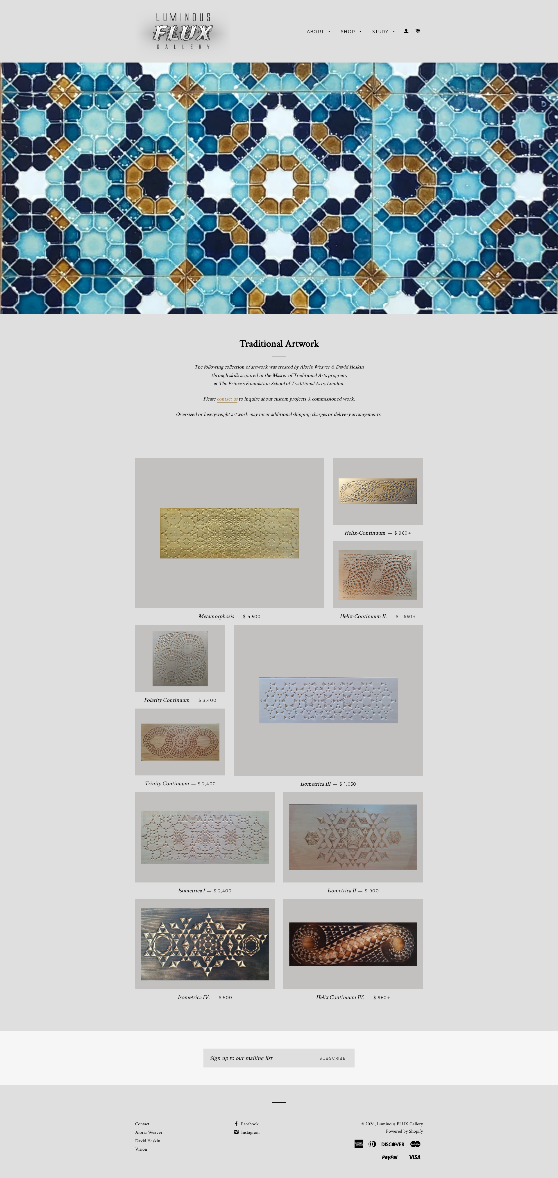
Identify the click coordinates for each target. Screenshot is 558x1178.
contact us (227, 399)
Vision (141, 1149)
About (316, 31)
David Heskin (147, 1141)
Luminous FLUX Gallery (400, 1124)
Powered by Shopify (404, 1131)
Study (381, 31)
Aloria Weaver (148, 1132)
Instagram (250, 1132)
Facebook (249, 1124)
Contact (142, 1124)
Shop (349, 31)
